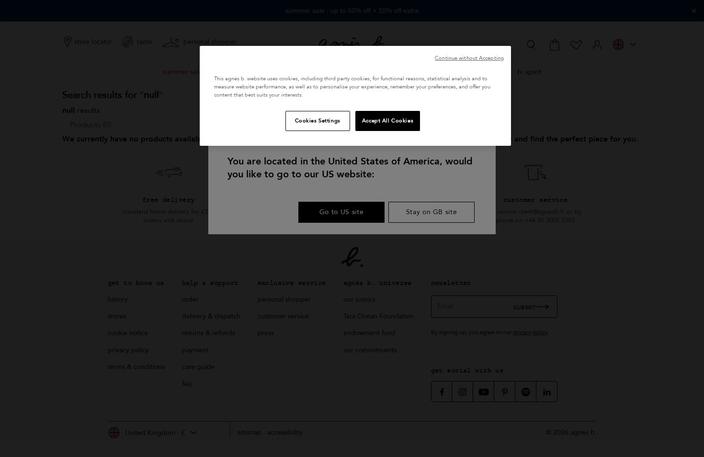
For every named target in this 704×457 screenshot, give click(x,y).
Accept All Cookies (387, 120)
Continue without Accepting (469, 58)
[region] (355, 96)
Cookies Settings (318, 120)
